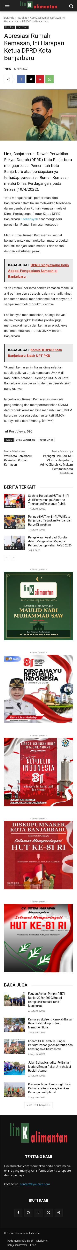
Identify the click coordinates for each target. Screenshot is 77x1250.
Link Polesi (11, 548)
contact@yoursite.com (35, 1184)
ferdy (8, 68)
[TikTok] (38, 1213)
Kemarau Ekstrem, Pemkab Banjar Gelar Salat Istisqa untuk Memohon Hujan (50, 1023)
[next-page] (13, 557)
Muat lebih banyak (37, 1105)
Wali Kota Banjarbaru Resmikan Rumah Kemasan (18, 460)
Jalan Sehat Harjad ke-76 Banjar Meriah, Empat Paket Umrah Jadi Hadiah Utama (49, 1066)
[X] (30, 79)
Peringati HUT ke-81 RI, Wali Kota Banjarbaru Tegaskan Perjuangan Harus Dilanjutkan (49, 520)
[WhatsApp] (49, 79)
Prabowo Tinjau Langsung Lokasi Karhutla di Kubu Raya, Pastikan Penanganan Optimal (49, 1088)
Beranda (9, 17)
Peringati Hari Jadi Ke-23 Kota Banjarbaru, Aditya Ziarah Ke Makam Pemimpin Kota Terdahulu (56, 464)
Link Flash (22, 27)
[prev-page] (6, 557)
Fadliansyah (29, 219)
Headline (22, 17)
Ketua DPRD (46, 439)
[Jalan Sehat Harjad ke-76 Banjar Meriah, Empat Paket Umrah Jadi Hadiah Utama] (14, 1068)
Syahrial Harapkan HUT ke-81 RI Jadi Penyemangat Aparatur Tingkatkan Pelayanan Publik (48, 499)
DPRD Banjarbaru (26, 439)
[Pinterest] (40, 79)
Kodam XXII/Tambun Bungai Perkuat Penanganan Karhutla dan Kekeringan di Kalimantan (50, 1045)
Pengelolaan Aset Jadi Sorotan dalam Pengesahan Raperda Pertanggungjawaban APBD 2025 (50, 541)
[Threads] (59, 1213)
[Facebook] (21, 79)
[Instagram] (28, 1213)
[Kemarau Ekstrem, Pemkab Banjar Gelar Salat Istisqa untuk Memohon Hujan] (14, 1025)
